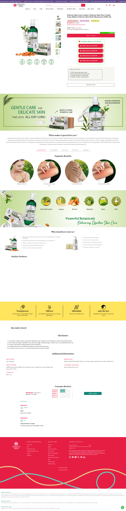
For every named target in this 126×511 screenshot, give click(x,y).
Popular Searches (6, 492)
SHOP (98, 9)
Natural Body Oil (56, 495)
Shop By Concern (6, 501)
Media (49, 446)
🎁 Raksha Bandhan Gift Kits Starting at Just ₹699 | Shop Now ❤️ (94, 1)
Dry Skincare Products (44, 502)
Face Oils (105, 493)
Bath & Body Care (31, 449)
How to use (65, 150)
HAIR (41, 9)
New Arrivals (67, 493)
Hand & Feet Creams (65, 495)
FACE (34, 9)
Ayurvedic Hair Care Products (48, 493)
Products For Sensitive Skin (45, 508)
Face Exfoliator (20, 495)
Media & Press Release (53, 457)
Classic (28, 453)
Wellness (29, 455)
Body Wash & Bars (94, 495)
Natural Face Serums (11, 495)
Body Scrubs (102, 495)
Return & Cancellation (53, 453)
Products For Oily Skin (33, 508)
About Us (50, 444)
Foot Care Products (65, 502)
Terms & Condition (52, 449)
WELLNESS (82, 9)
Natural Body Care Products (34, 493)
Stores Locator (51, 461)
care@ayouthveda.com (72, 367)
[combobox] (65, 5)
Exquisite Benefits (41, 150)
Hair (28, 446)
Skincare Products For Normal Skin (19, 508)
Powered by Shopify (63, 469)
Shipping (76, 29)
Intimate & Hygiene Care (32, 451)
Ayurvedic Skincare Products (7, 493)
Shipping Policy (51, 463)
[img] (23, 405)
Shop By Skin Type (6, 506)
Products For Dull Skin (21, 502)
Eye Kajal (85, 493)
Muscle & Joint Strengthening (76, 502)
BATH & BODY (50, 9)
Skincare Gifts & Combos (22, 497)
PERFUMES (60, 9)
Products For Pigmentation (32, 502)
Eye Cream (32, 495)
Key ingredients (54, 150)
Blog (49, 459)
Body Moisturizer (75, 495)
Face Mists (26, 495)
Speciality (107, 495)
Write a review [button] (93, 393)
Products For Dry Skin (6, 508)
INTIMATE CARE (71, 9)
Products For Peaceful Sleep (90, 502)
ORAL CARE (90, 9)
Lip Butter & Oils (91, 493)
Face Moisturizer (111, 493)
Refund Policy (51, 455)
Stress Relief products (55, 502)
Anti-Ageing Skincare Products (8, 502)
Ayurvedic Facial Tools (47, 495)
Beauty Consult (55, 508)
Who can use (75, 150)
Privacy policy (51, 451)
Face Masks (38, 495)
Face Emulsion (99, 493)
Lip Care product (59, 493)
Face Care (29, 444)
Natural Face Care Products (21, 493)
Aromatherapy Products (11, 497)
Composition (86, 150)
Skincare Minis (73, 493)
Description (91, 84)
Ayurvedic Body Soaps (116, 495)
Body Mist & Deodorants (84, 495)
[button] (70, 23)
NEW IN (28, 9)
